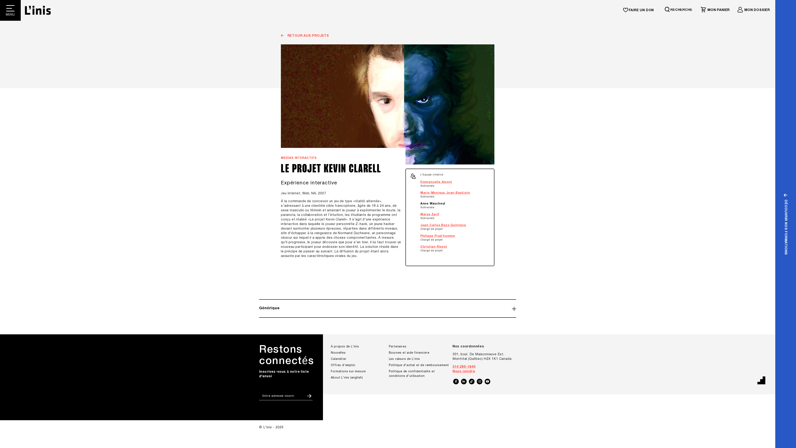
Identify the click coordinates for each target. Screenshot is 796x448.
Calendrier (338, 359)
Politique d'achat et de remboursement (419, 365)
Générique (269, 308)
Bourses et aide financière (409, 353)
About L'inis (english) (347, 377)
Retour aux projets (307, 35)
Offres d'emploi (343, 365)
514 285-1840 (464, 366)
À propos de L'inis (345, 346)
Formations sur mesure (348, 371)
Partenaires (397, 346)
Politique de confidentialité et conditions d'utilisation (412, 373)
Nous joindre (464, 371)
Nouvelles (338, 353)
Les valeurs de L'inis (404, 359)
